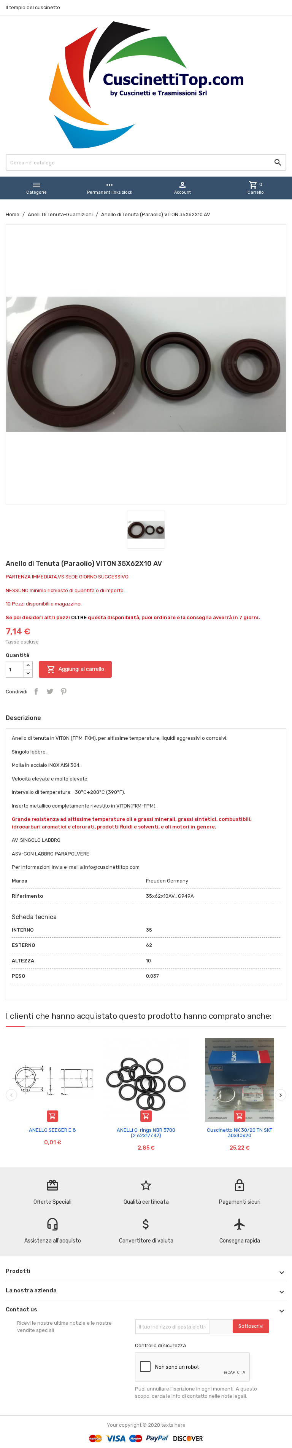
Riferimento (27, 896)
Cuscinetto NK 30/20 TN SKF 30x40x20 (239, 1132)
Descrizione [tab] (23, 718)
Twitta (49, 691)
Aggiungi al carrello (75, 669)
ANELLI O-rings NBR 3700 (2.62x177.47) (146, 1132)
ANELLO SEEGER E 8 (52, 1130)
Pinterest (63, 691)
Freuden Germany (167, 881)
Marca (19, 881)
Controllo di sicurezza (160, 1345)
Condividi (36, 691)
